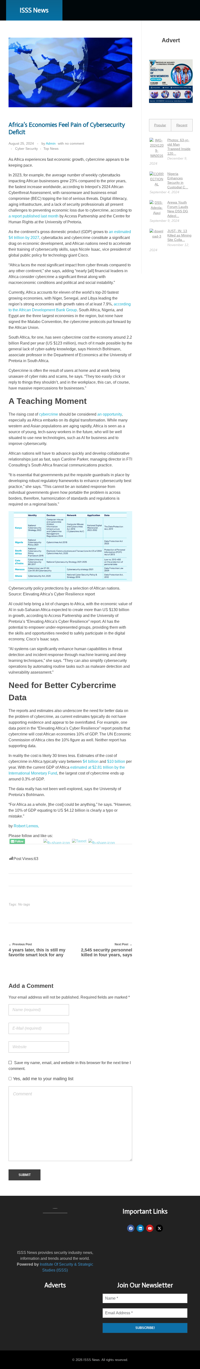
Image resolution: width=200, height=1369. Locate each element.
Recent (181, 125)
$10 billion (116, 761)
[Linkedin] (140, 1228)
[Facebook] (130, 1228)
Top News (51, 149)
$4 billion (91, 761)
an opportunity (109, 414)
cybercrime (48, 414)
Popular (160, 125)
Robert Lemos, (26, 826)
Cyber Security (26, 149)
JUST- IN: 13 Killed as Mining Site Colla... (179, 235)
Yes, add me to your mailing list (42, 1078)
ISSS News (34, 10)
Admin (51, 143)
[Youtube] (149, 1228)
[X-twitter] (159, 1228)
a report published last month (34, 216)
